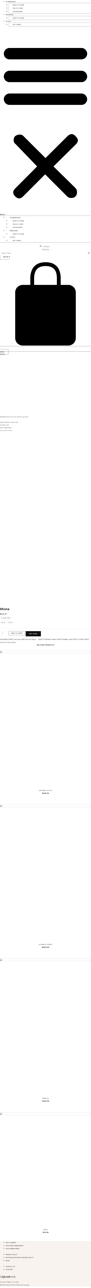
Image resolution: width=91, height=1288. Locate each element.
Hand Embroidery (6, 430)
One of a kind (18, 8)
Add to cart (17, 633)
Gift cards (17, 24)
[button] (45, 122)
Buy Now (33, 634)
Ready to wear (18, 5)
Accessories (17, 11)
